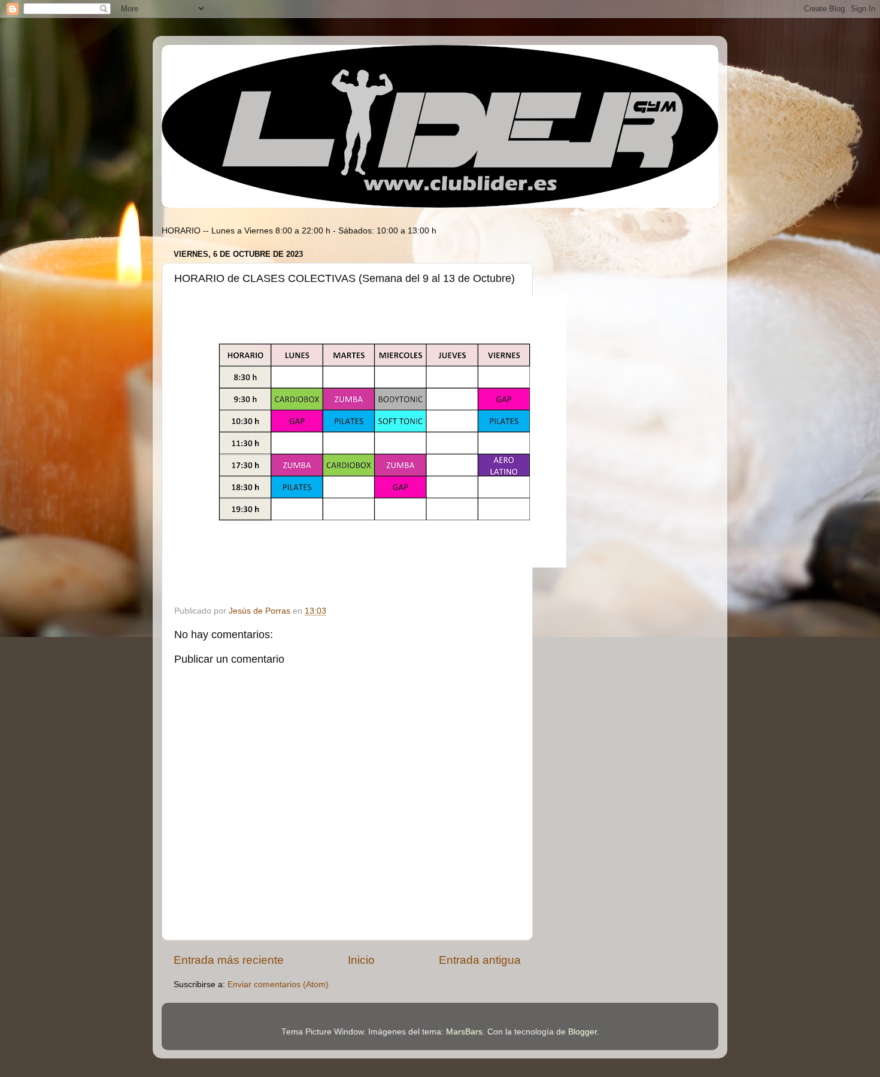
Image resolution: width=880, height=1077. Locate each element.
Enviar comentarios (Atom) (278, 984)
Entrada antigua (480, 960)
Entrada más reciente (229, 960)
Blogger (582, 1031)
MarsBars (464, 1031)
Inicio (361, 960)
